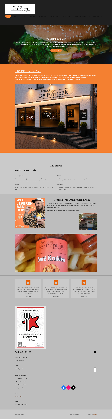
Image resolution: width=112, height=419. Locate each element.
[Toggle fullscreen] (95, 352)
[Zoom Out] (95, 371)
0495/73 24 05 (18, 396)
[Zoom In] (95, 369)
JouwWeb (95, 414)
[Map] (68, 361)
